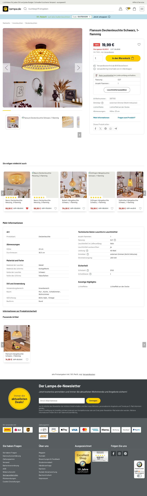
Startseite (6, 23)
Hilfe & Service (138, 2)
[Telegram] (116, 128)
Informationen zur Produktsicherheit (20, 311)
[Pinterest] (105, 128)
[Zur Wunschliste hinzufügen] (139, 44)
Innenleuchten (17, 23)
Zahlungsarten (9, 459)
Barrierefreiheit (45, 475)
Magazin (42, 453)
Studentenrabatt (45, 462)
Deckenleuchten (31, 23)
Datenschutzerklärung (69, 412)
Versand (6, 462)
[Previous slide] (5, 135)
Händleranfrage (45, 465)
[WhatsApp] (111, 128)
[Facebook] (95, 128)
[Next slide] (79, 135)
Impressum (43, 478)
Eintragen (93, 400)
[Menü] (143, 461)
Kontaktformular (83, 410)
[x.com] (100, 128)
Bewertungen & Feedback (49, 459)
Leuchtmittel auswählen (117, 90)
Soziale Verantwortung (48, 472)
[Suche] (25, 8)
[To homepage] (12, 9)
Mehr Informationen (101, 117)
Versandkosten (109, 52)
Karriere (42, 469)
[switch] (139, 475)
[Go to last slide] (3, 193)
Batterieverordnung (11, 465)
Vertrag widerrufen (10, 475)
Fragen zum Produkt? (126, 117)
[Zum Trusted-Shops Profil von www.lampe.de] (91, 462)
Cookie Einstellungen (11, 481)
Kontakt (42, 456)
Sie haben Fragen (10, 453)
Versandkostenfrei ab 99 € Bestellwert (112, 65)
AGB (4, 469)
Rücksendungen (9, 478)
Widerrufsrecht (9, 472)
